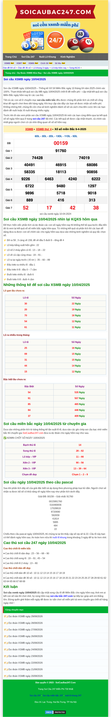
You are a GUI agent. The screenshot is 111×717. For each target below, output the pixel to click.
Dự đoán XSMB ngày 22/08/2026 (26, 663)
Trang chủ (10, 73)
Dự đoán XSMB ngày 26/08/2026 (26, 636)
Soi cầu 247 (35, 695)
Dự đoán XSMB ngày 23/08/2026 (26, 656)
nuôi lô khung (59, 537)
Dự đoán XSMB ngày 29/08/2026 (26, 616)
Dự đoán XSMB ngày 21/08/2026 (26, 669)
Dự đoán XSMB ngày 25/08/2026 (26, 643)
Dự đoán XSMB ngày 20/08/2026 (26, 676)
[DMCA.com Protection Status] (55, 713)
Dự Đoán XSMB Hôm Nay (29, 73)
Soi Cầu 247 (28, 57)
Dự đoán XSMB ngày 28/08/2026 (26, 623)
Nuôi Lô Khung (47, 57)
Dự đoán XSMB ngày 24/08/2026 (26, 649)
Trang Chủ (11, 57)
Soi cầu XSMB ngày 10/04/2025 (25, 79)
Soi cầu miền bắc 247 (53, 695)
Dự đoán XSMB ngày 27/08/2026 (26, 629)
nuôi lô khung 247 (73, 695)
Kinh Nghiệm (68, 57)
